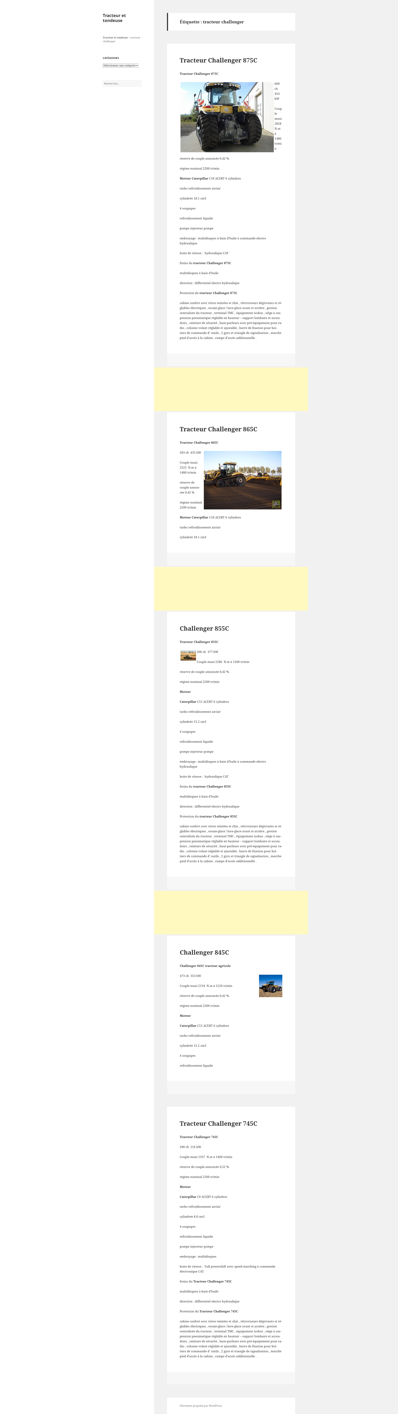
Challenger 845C (204, 952)
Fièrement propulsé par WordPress (201, 1405)
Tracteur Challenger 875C (218, 60)
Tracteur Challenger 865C (218, 429)
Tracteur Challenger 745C (218, 1123)
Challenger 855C (204, 628)
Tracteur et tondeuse (114, 17)
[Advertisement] (231, 389)
